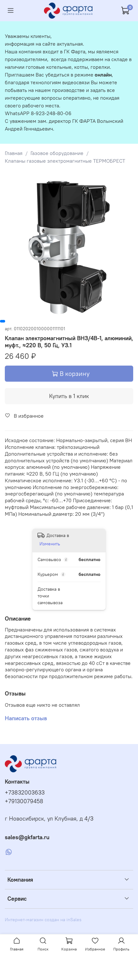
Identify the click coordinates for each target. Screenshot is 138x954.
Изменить (49, 544)
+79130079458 (24, 801)
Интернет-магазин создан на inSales (43, 919)
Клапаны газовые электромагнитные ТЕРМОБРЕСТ (65, 161)
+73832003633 (25, 792)
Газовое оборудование (56, 153)
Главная (13, 153)
